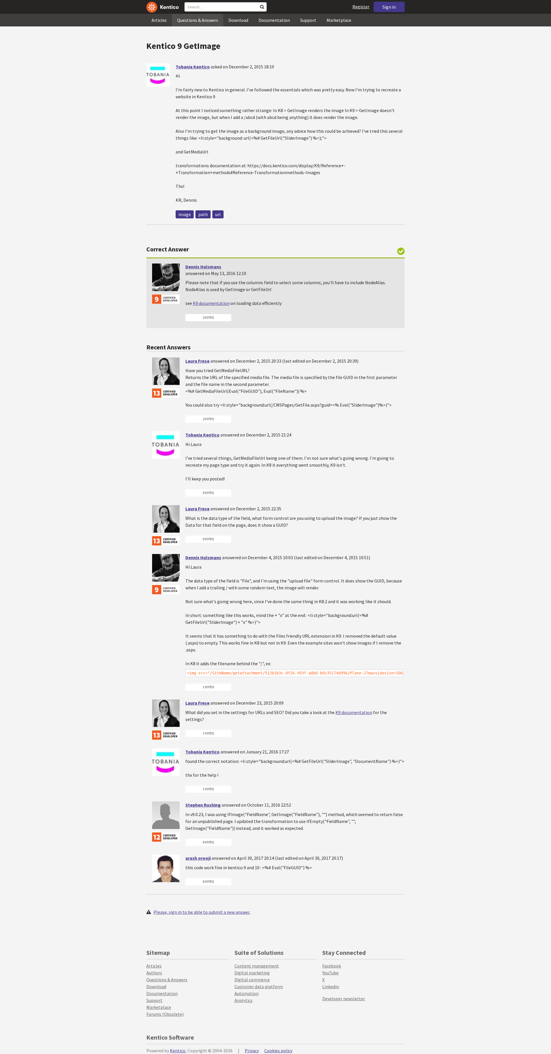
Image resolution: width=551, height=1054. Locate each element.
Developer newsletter (343, 998)
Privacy (252, 1050)
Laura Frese (197, 361)
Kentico (177, 1050)
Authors (154, 973)
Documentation (274, 20)
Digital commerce (252, 979)
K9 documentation (211, 303)
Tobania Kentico (193, 67)
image (185, 214)
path (203, 214)
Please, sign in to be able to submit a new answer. (202, 912)
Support (308, 20)
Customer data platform (258, 986)
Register (360, 6)
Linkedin (330, 986)
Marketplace (339, 20)
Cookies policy (278, 1050)
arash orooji (198, 858)
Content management (256, 966)
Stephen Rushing (203, 805)
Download (238, 20)
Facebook (331, 966)
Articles (159, 20)
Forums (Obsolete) (165, 1014)
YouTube (330, 973)
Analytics (243, 1000)
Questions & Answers (197, 20)
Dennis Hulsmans (203, 267)
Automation (246, 993)
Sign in (389, 7)
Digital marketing (252, 973)
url (218, 214)
